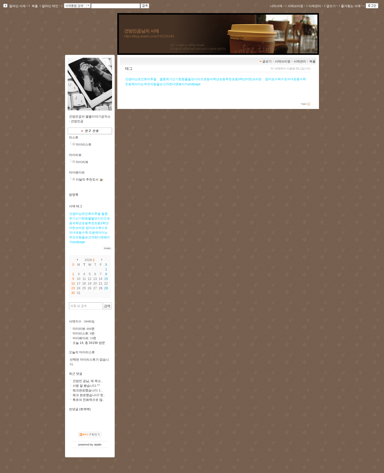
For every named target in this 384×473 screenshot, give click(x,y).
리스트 (73, 137)
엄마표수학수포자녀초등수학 (285, 79)
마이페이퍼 (77, 172)
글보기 (267, 61)
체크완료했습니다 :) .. (88, 390)
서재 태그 (75, 206)
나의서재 (276, 6)
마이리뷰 (75, 155)
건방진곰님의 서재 (141, 30)
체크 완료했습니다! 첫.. (89, 395)
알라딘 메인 (50, 6)
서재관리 (315, 6)
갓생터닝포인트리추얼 (140, 79)
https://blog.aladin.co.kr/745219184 (149, 36)
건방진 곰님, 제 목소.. (87, 381)
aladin (97, 444)
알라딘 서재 (17, 6)
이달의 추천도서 (87, 179)
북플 (35, 6)
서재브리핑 (295, 6)
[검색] (107, 306)
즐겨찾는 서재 (350, 6)
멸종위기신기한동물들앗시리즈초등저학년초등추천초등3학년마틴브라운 (211, 79)
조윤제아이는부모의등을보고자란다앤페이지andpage (163, 84)
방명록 (73, 195)
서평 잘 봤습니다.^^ (86, 386)
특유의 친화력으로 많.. (88, 400)
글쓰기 (331, 6)
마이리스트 (83, 144)
